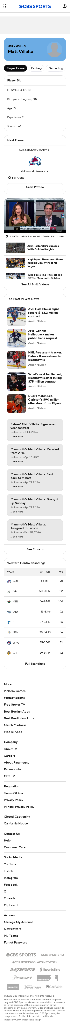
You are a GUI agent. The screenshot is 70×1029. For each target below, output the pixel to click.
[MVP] (13, 986)
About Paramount (16, 763)
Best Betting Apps (17, 712)
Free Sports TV (14, 705)
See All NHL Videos (35, 284)
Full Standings (35, 664)
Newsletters (12, 929)
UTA (15, 612)
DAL (15, 591)
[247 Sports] (22, 969)
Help (7, 840)
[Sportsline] (50, 969)
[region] (35, 215)
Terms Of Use (13, 793)
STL (15, 622)
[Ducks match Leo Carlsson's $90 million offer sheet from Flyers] (16, 403)
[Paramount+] (22, 977)
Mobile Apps (13, 732)
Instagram (11, 878)
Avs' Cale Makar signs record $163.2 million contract (43, 312)
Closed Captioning (17, 817)
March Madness (15, 725)
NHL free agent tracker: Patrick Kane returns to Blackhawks (45, 356)
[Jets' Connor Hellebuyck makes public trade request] (16, 338)
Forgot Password (15, 942)
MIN (15, 601)
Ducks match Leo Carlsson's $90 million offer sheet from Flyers (44, 399)
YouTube (10, 864)
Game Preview (35, 187)
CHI (15, 653)
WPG (16, 643)
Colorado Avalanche (36, 171)
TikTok (8, 871)
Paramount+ (12, 769)
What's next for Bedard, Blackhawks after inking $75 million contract (45, 378)
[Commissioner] (47, 976)
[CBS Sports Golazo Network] (35, 962)
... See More (16, 436)
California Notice (16, 823)
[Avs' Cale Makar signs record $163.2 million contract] (16, 316)
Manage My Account (18, 922)
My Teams (11, 936)
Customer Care (14, 847)
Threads (9, 898)
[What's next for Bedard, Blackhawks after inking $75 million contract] (16, 381)
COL (15, 581)
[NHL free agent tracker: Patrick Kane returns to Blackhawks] (16, 360)
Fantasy (36, 68)
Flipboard (11, 905)
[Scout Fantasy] (33, 987)
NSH (15, 632)
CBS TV (9, 776)
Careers (9, 756)
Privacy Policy (13, 800)
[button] (5, 6)
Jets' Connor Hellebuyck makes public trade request (42, 334)
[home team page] (35, 160)
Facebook (11, 885)
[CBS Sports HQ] (52, 954)
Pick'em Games (14, 691)
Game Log (55, 68)
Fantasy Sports (14, 698)
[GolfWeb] (54, 987)
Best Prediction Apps (19, 718)
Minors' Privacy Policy (19, 807)
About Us (10, 749)
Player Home (15, 68)
